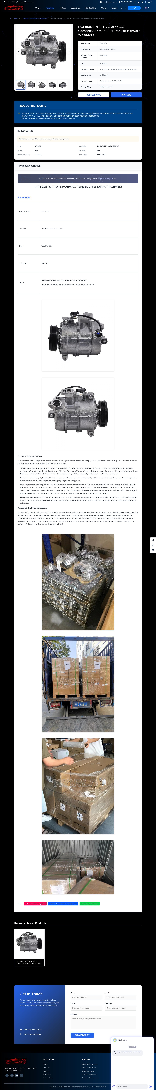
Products (50, 8)
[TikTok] (21, 1075)
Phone (73, 1003)
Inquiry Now (134, 8)
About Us (75, 8)
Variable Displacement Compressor (35, 18)
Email (107, 993)
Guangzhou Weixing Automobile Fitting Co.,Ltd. (78, 1086)
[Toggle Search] (121, 7)
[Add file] (113, 1086)
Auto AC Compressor (89, 1068)
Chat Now (126, 95)
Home (38, 8)
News (103, 8)
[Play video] (43, 51)
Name (73, 993)
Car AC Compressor (88, 1071)
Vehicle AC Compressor (89, 1064)
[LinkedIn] (138, 2)
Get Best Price (93, 95)
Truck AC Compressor (89, 1074)
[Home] (14, 9)
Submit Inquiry (82, 1035)
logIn (148, 2)
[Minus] (150, 1040)
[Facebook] (135, 2)
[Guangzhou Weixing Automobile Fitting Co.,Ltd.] (16, 1065)
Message (74, 1014)
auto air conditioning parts (35, 904)
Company (108, 1003)
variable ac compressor (89, 904)
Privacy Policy (48, 1078)
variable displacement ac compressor (63, 904)
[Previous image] (18, 51)
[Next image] (68, 51)
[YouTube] (142, 2)
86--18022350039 (126, 2)
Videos (63, 8)
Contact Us (90, 8)
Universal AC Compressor (90, 1078)
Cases (115, 8)
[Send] (150, 1086)
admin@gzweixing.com (109, 2)
